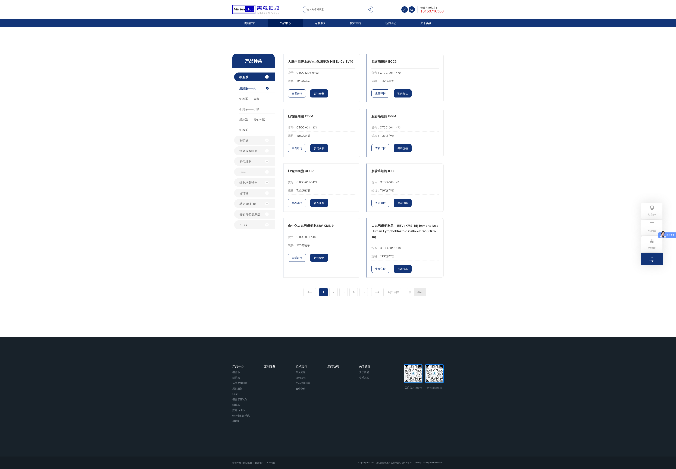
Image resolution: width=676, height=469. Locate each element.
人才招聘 (271, 462)
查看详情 (297, 93)
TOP (651, 261)
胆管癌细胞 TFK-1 (301, 116)
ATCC (243, 224)
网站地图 (247, 462)
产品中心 (285, 23)
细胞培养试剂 (248, 182)
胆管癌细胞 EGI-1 (383, 116)
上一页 (309, 292)
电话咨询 (652, 214)
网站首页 (250, 23)
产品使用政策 (303, 383)
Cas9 (242, 172)
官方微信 (652, 247)
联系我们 (259, 462)
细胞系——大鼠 (249, 99)
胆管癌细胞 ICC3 (383, 171)
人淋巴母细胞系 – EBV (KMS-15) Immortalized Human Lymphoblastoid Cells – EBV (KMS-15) (405, 231)
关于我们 (364, 372)
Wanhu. (440, 462)
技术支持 (355, 23)
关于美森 (426, 23)
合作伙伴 (301, 388)
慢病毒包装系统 (249, 214)
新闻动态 (390, 23)
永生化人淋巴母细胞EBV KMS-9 (311, 225)
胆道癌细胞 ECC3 (384, 61)
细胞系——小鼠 (249, 109)
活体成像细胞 (248, 151)
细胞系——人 (247, 88)
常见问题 (301, 372)
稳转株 (243, 193)
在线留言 (652, 230)
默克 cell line (247, 203)
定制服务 (320, 23)
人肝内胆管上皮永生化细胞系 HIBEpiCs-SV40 (320, 61)
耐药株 (243, 140)
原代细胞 (245, 161)
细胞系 (243, 77)
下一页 (377, 292)
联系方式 (364, 377)
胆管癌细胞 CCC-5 (301, 171)
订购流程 (301, 377)
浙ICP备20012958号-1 (412, 462)
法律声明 (236, 462)
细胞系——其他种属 (252, 119)
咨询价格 (319, 93)
